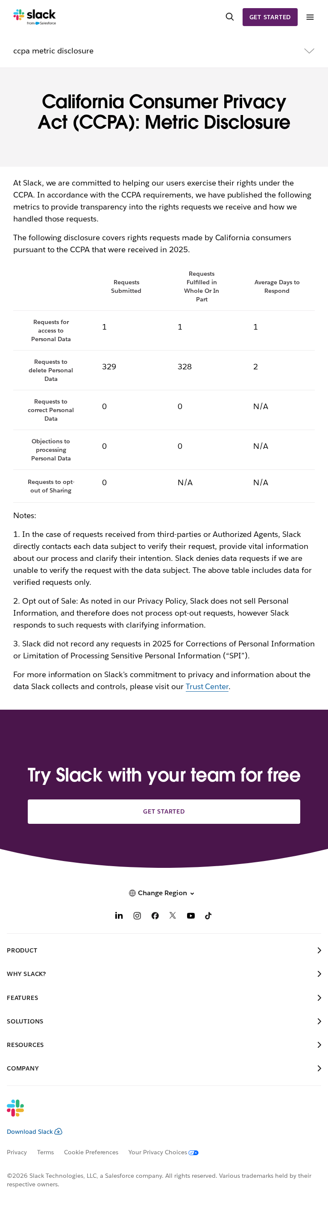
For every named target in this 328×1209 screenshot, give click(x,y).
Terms (45, 1152)
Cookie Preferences (91, 1152)
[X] (173, 917)
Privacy (17, 1152)
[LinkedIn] (119, 917)
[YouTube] (191, 917)
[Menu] (310, 17)
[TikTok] (209, 917)
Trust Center (207, 686)
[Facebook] (155, 917)
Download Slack (30, 1131)
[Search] (230, 17)
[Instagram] (137, 917)
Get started (270, 17)
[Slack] (34, 17)
